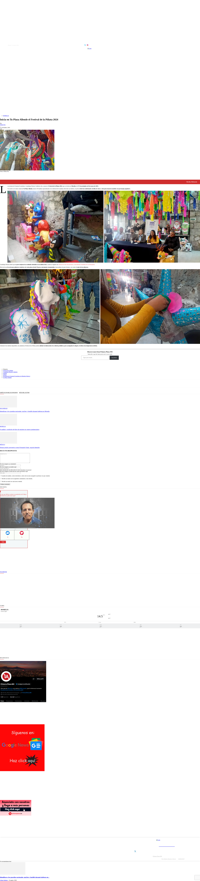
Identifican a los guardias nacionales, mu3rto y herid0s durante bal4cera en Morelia (24, 411)
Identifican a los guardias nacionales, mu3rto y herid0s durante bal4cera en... (24, 877)
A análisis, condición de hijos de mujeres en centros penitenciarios (19, 429)
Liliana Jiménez (4, 880)
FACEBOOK (3, 572)
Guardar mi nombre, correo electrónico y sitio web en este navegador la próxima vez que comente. (26, 476)
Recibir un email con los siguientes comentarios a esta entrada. (17, 478)
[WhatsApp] (12, 383)
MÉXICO (2, 444)
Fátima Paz (2, 124)
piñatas (5, 374)
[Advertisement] (100, 103)
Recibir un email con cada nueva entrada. (12, 481)
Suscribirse (114, 357)
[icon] (85, 44)
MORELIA (6, 115)
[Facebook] (2, 383)
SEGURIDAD (3, 408)
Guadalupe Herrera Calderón (10, 372)
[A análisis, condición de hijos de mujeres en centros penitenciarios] (8, 425)
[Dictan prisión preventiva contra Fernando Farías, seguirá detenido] (8, 443)
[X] (7, 383)
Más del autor (24, 392)
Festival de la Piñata (8, 370)
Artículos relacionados (9, 392)
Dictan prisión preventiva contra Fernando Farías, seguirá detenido (20, 447)
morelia (5, 373)
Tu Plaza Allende (7, 377)
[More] (29, 383)
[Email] (23, 383)
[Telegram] (17, 383)
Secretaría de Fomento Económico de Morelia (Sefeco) (16, 376)
